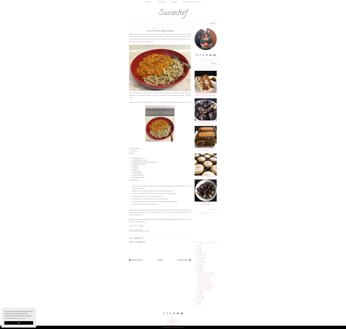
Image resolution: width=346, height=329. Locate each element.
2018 (198, 253)
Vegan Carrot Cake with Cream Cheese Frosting (205, 94)
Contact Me (162, 2)
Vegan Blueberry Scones (203, 280)
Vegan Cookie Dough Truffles (206, 122)
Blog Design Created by (173, 327)
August (200, 264)
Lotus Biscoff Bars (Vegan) (206, 150)
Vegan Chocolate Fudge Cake (205, 289)
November (200, 257)
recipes (136, 231)
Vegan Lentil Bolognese (203, 277)
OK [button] (19, 323)
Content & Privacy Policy (192, 2)
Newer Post (137, 260)
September (200, 262)
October (200, 259)
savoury (141, 231)
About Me (148, 2)
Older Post (183, 260)
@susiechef (211, 209)
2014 (198, 304)
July (199, 266)
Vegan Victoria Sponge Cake (205, 275)
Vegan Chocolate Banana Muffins (206, 273)
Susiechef (173, 13)
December (200, 255)
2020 (198, 248)
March (199, 294)
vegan (147, 231)
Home (160, 260)
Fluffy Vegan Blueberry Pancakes (206, 287)
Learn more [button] (21, 318)
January (200, 299)
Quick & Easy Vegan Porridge (205, 282)
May (199, 271)
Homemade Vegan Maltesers (205, 203)
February (200, 296)
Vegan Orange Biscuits (205, 176)
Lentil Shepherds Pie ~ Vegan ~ (205, 284)
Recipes (174, 2)
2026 (198, 246)
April (199, 292)
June (199, 269)
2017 (198, 301)
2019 (198, 251)
